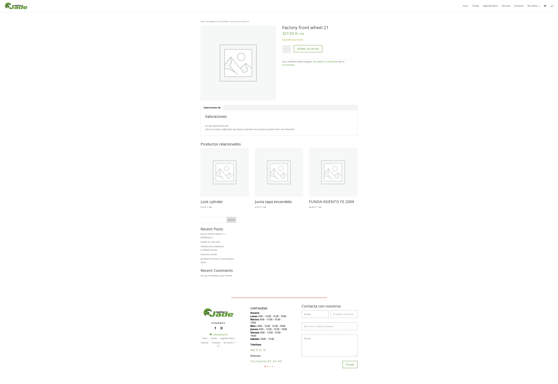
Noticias (506, 6)
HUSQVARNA (288, 65)
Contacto (519, 6)
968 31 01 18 (258, 350)
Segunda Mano (490, 6)
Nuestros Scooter (209, 254)
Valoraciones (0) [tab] (212, 107)
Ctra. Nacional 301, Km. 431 (266, 361)
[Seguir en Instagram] (221, 328)
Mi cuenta (532, 6)
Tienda (475, 6)
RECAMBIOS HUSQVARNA (218, 21)
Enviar (350, 364)
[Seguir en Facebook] (215, 328)
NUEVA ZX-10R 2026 (210, 242)
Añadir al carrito (308, 49)
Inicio (465, 6)
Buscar (231, 219)
